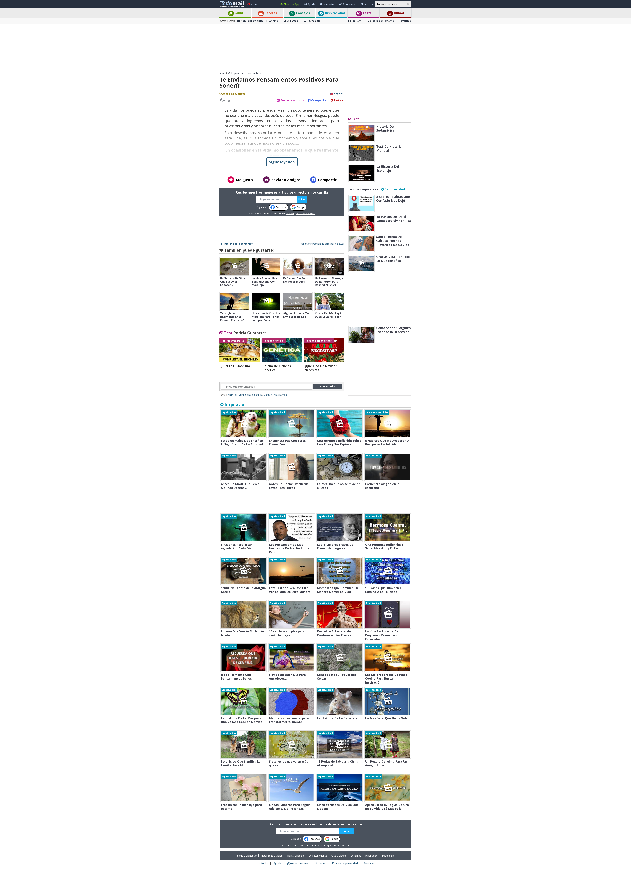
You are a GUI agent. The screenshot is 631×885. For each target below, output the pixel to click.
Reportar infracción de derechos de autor (322, 243)
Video (255, 4)
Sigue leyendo (282, 161)
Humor (398, 13)
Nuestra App (292, 4)
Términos (290, 213)
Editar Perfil (355, 20)
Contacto (328, 4)
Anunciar (369, 863)
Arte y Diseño (339, 855)
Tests (366, 13)
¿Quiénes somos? (297, 863)
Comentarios (328, 386)
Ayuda (311, 4)
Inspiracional (334, 13)
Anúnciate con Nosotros (358, 4)
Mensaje (268, 394)
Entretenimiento (318, 855)
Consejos (302, 13)
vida (284, 394)
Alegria (277, 394)
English (338, 93)
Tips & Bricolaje (295, 855)
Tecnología (313, 20)
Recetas (270, 13)
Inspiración (237, 73)
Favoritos (405, 20)
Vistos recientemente (381, 20)
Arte (275, 20)
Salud (238, 13)
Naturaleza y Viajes (252, 20)
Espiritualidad (254, 73)
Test (228, 332)
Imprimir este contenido (238, 243)
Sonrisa (258, 394)
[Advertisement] (315, 47)
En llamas (292, 20)
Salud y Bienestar (247, 855)
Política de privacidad (305, 213)
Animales (233, 394)
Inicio (222, 73)
